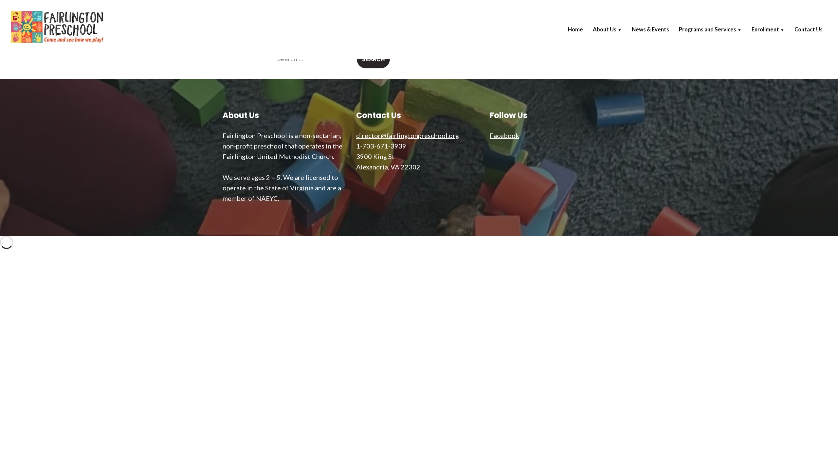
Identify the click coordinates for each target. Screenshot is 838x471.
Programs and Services (707, 29)
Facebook (504, 135)
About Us (604, 29)
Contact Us (808, 29)
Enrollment (765, 29)
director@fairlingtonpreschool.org (407, 135)
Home (575, 29)
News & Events (650, 29)
